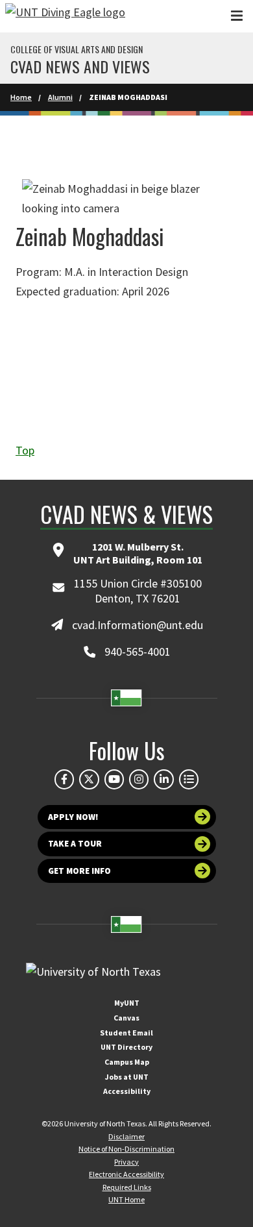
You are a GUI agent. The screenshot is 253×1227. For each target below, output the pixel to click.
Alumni (60, 97)
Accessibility (127, 1091)
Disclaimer (126, 1136)
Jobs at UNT (127, 1077)
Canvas (126, 1017)
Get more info (79, 870)
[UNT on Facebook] (64, 779)
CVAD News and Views (80, 66)
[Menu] (237, 16)
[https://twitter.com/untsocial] (89, 779)
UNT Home (126, 1199)
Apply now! (73, 817)
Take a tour (75, 843)
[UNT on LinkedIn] (163, 779)
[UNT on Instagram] (139, 779)
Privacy (126, 1162)
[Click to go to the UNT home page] (65, 16)
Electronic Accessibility (126, 1174)
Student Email (126, 1032)
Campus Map (126, 1062)
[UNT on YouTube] (114, 779)
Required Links (126, 1187)
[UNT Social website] (189, 779)
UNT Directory (126, 1047)
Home (21, 97)
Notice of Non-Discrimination (126, 1149)
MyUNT (126, 1003)
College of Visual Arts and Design (76, 49)
